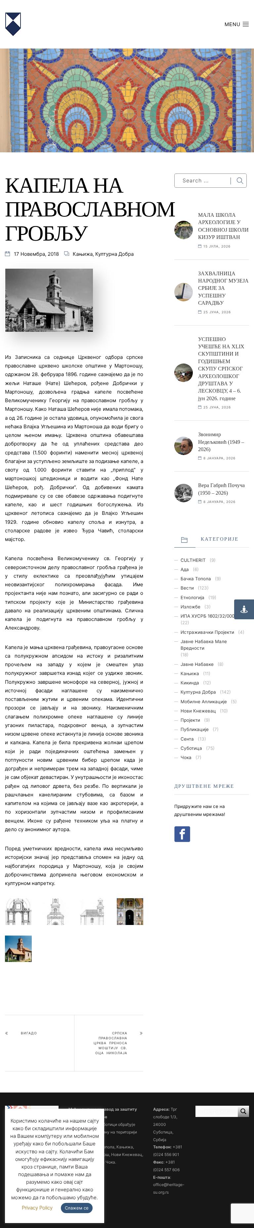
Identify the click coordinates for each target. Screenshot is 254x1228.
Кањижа (83, 254)
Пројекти (190, 720)
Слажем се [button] (77, 1207)
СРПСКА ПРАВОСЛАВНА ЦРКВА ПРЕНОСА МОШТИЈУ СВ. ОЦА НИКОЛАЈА (110, 1043)
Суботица (191, 748)
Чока (186, 757)
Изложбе (190, 606)
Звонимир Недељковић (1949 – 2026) (221, 442)
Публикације (195, 729)
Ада (185, 569)
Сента (187, 739)
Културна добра (114, 254)
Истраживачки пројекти (207, 632)
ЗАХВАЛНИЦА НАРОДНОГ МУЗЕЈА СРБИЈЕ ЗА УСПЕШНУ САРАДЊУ (223, 288)
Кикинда (190, 682)
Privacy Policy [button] (37, 1208)
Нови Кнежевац (198, 710)
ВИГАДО (29, 1033)
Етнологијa (192, 597)
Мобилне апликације (204, 701)
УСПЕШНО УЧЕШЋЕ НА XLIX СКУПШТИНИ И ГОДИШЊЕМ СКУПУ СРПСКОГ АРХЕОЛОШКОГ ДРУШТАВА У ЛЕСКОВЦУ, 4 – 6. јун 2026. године (221, 368)
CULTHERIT (193, 560)
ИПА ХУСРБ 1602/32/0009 (209, 616)
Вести (187, 588)
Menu (233, 24)
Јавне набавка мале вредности (204, 645)
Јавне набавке (197, 664)
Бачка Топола (196, 578)
